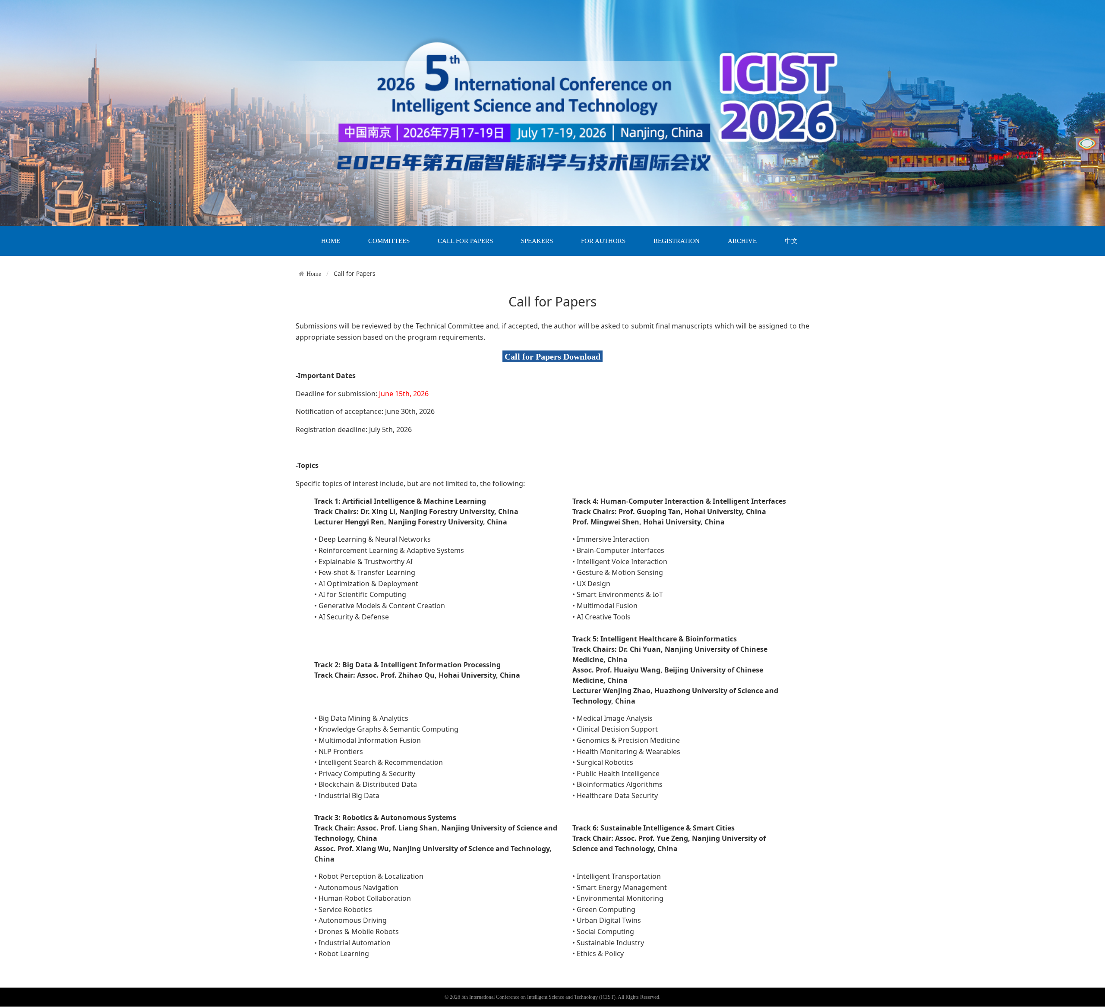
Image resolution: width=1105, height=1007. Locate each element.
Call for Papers (355, 273)
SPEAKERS (537, 240)
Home (313, 274)
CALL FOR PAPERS (465, 240)
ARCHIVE (742, 240)
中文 (791, 240)
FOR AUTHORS (603, 240)
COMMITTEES (389, 240)
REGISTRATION (677, 240)
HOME (330, 240)
